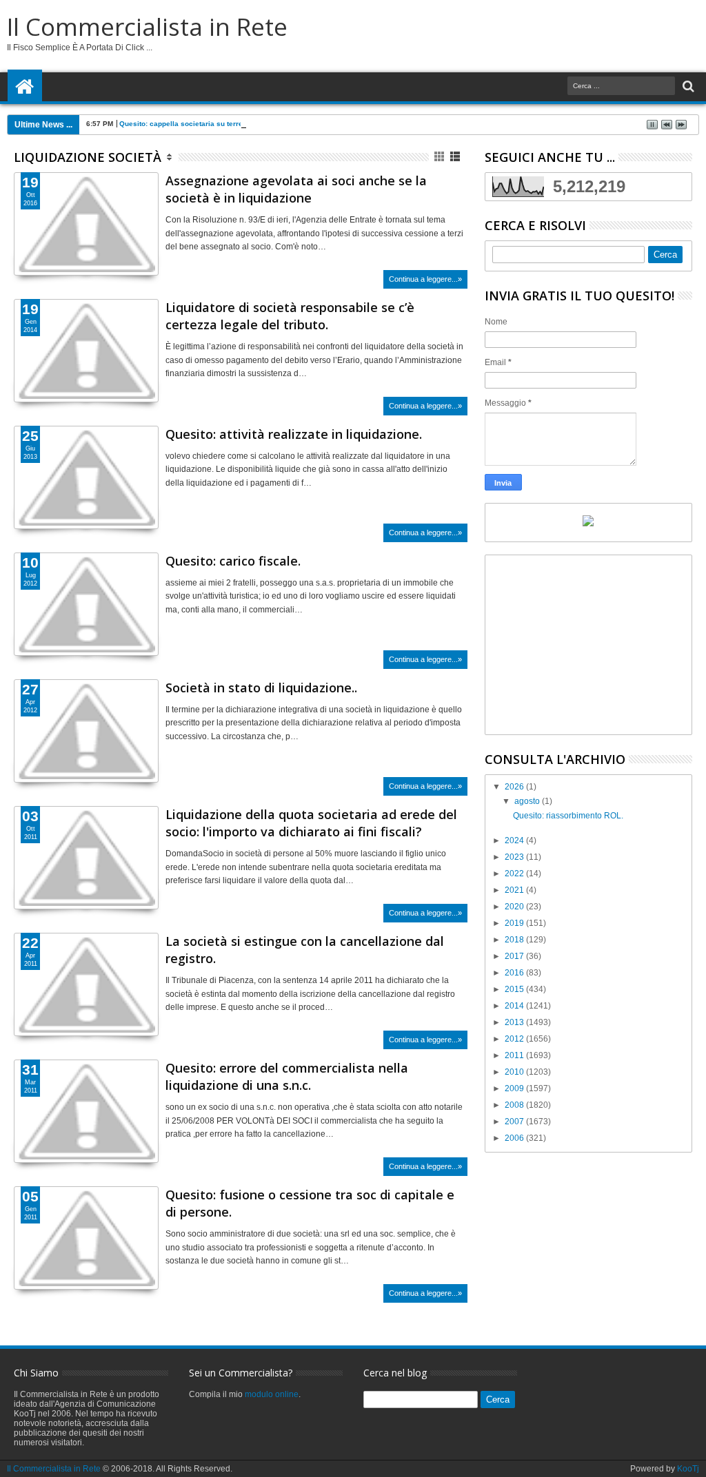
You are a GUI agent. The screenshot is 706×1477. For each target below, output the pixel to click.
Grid (440, 157)
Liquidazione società (87, 157)
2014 (515, 1006)
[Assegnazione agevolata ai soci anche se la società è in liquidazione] (86, 224)
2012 (515, 1039)
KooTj (688, 1469)
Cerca (687, 86)
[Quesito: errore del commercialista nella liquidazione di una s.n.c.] (86, 1111)
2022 (515, 873)
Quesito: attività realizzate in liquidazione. (293, 434)
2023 (515, 857)
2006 (515, 1138)
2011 (515, 1055)
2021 (515, 890)
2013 (515, 1022)
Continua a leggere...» (425, 279)
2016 (515, 973)
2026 (515, 787)
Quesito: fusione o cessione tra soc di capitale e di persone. (309, 1203)
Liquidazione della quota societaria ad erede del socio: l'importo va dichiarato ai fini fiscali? (311, 823)
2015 (515, 989)
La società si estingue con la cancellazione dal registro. (304, 950)
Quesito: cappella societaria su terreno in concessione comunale (229, 123)
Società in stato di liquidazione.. (261, 687)
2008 (515, 1105)
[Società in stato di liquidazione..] (86, 731)
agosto (528, 801)
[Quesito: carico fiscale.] (86, 604)
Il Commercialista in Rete (147, 26)
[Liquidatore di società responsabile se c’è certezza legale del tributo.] (86, 350)
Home (25, 87)
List (456, 157)
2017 (515, 956)
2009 (515, 1088)
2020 (515, 906)
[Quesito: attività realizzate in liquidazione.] (86, 477)
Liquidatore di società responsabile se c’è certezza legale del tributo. (289, 316)
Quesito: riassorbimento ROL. (568, 815)
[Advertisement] (588, 645)
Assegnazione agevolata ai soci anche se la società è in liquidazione (296, 189)
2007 (515, 1121)
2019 (515, 923)
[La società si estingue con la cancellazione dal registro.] (86, 984)
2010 (515, 1072)
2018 (515, 939)
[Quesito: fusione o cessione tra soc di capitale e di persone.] (86, 1238)
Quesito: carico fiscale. (233, 560)
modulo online (272, 1394)
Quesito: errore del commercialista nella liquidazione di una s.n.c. (286, 1076)
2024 (515, 840)
